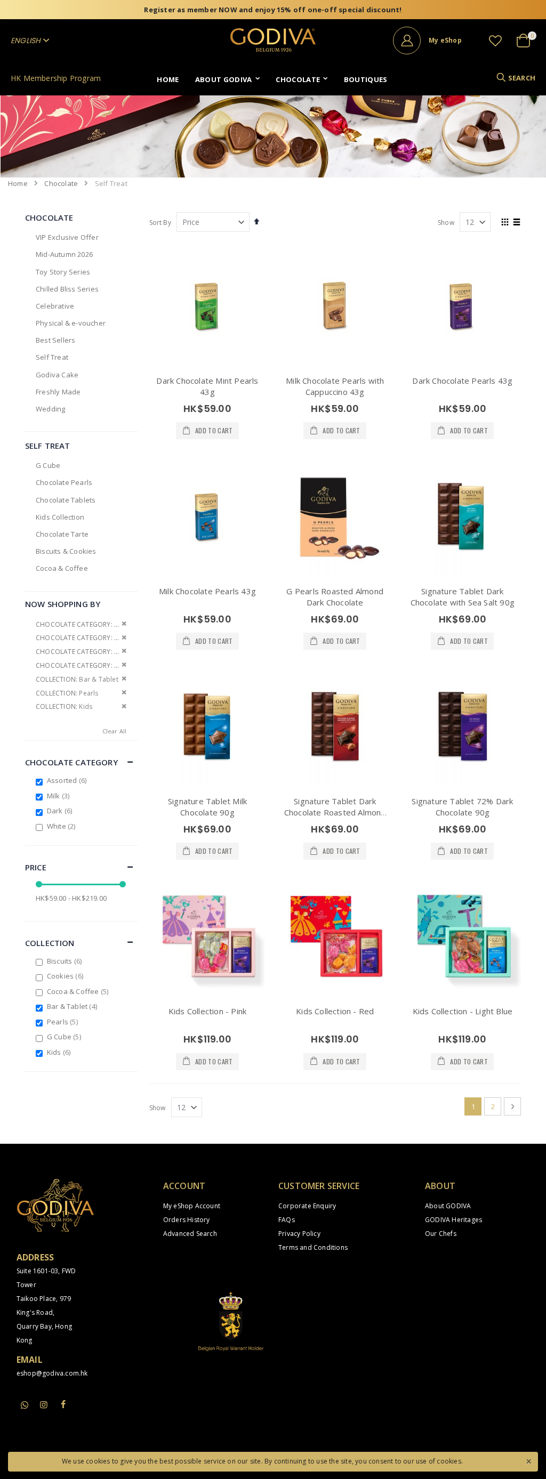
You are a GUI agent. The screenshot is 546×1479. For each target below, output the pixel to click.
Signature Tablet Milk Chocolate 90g (207, 807)
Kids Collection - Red (335, 1011)
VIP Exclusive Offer (67, 237)
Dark (61, 810)
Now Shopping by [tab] (62, 604)
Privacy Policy (299, 1233)
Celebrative (55, 306)
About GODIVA (448, 1205)
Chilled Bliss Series (67, 289)
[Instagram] (44, 1404)
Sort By (160, 222)
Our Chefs (440, 1233)
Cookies (66, 976)
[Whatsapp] (25, 1405)
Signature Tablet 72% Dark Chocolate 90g (462, 807)
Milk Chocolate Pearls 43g (207, 591)
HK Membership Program (56, 78)
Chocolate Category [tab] (71, 762)
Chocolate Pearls (64, 482)
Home (18, 183)
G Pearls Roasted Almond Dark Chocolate (334, 597)
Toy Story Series (63, 272)
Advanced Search (190, 1233)
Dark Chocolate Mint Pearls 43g (207, 386)
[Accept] (528, 1460)
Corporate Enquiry (307, 1205)
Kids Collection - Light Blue (463, 1011)
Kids (60, 1052)
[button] (495, 40)
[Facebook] (63, 1404)
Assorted (68, 780)
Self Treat (52, 357)
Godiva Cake (57, 374)
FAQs (286, 1219)
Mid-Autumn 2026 (64, 254)
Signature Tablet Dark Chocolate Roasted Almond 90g (335, 812)
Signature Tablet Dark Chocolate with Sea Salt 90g (463, 597)
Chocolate (61, 183)
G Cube (48, 465)
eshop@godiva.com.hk (52, 1373)
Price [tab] (35, 867)
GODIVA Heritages (453, 1219)
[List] (517, 223)
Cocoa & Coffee (62, 568)
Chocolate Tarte (62, 534)
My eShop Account (191, 1205)
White (62, 826)
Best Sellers (55, 340)
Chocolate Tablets (65, 500)
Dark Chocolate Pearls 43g (462, 380)
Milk (60, 796)
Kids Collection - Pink (207, 1011)
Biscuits (65, 961)
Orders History (186, 1219)
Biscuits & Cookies (66, 551)
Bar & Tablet (73, 1006)
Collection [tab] (50, 942)
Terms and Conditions (313, 1247)
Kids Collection (60, 517)
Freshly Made (58, 392)
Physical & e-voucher (71, 323)
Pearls (64, 1022)
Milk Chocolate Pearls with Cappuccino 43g (335, 386)
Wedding (50, 409)
